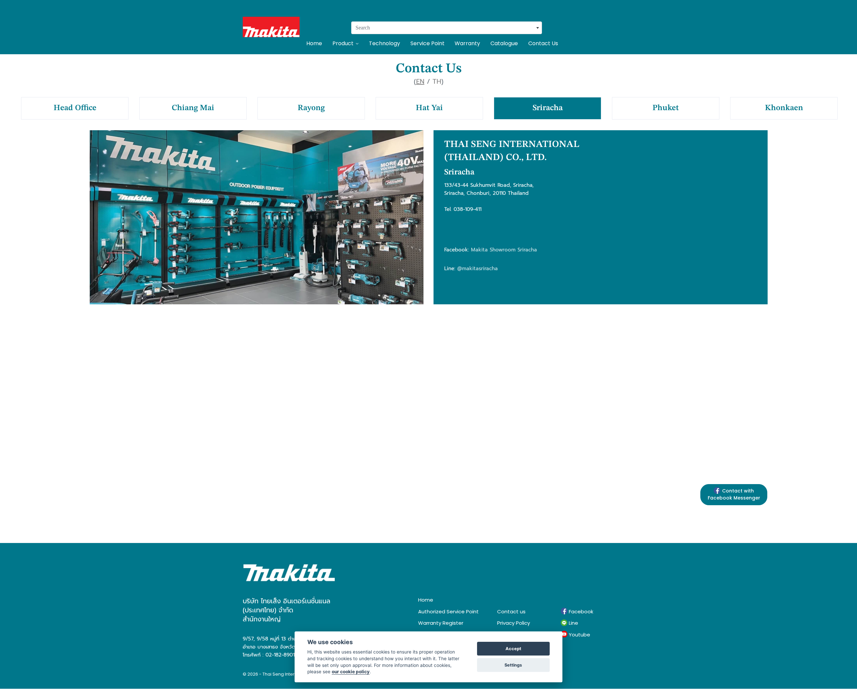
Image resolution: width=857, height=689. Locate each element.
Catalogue (504, 43)
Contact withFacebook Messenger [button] (734, 494)
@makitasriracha (477, 268)
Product (343, 43)
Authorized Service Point (448, 611)
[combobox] (446, 27)
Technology (384, 43)
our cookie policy (351, 671)
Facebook (580, 611)
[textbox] (447, 28)
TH (437, 81)
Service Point (427, 43)
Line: (449, 268)
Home (314, 43)
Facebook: (456, 249)
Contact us (511, 611)
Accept (513, 648)
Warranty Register (440, 622)
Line (572, 622)
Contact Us (543, 43)
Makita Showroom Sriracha (504, 249)
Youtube (578, 634)
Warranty (467, 43)
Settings (513, 665)
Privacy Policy (513, 622)
